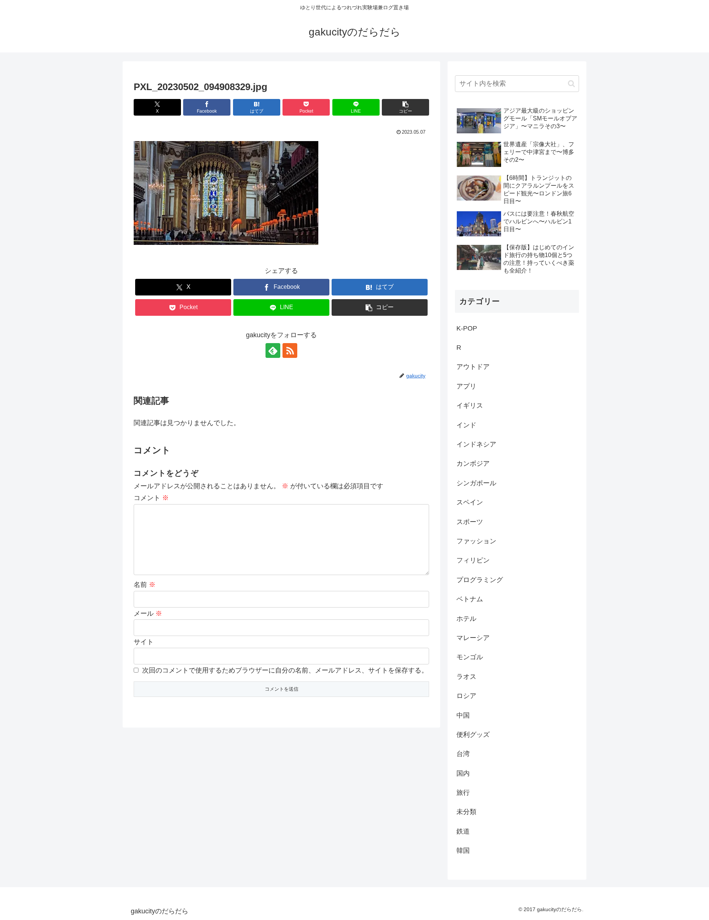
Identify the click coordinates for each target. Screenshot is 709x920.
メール (148, 613)
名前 (144, 584)
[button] (405, 107)
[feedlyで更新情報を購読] (273, 350)
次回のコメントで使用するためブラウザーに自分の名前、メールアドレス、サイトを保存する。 (285, 670)
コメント (151, 498)
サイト (144, 642)
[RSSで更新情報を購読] (289, 350)
